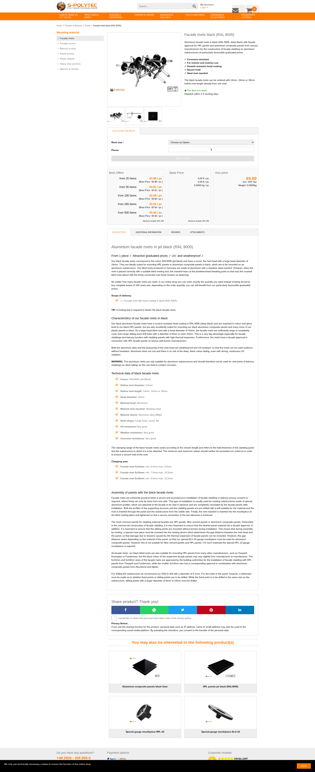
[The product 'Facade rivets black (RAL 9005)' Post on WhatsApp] (154, 610)
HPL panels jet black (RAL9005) (220, 686)
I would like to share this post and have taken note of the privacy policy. (155, 618)
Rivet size (116, 142)
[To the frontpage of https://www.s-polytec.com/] (77, 7)
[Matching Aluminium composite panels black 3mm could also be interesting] (145, 667)
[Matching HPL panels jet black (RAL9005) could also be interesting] (220, 667)
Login (204, 7)
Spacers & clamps (69, 69)
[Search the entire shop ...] (194, 7)
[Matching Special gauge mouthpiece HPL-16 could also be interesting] (145, 712)
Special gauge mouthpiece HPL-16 (145, 731)
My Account (207, 4)
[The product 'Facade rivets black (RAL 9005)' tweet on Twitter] (182, 610)
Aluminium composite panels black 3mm (145, 686)
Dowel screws (67, 53)
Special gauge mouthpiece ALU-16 (220, 731)
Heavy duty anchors (70, 63)
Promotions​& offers (243, 16)
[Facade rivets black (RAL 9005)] (116, 116)
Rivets (87, 25)
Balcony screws (68, 48)
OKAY (304, 766)
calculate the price (123, 131)
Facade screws (68, 43)
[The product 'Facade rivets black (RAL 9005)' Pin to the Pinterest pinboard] (211, 610)
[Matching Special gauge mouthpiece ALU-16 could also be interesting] (220, 712)
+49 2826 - (74, 758)
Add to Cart (183, 158)
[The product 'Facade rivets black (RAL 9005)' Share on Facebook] (125, 610)
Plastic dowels (67, 58)
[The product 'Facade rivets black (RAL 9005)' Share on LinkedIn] (240, 610)
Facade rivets (67, 38)
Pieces (115, 150)
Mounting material (68, 32)
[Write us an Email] (241, 7)
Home (59, 25)
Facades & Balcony (73, 25)
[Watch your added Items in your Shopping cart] (253, 7)
